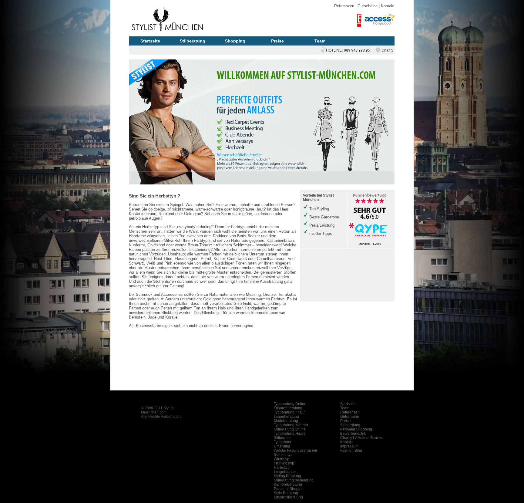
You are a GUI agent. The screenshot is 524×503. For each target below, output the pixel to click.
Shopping (235, 41)
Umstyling (282, 446)
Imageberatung (286, 416)
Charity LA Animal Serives (361, 438)
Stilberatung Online (290, 429)
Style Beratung (286, 493)
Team (319, 41)
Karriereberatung (288, 484)
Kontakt (388, 6)
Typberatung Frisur (289, 412)
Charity (387, 50)
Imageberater (285, 472)
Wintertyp (281, 459)
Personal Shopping (356, 429)
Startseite (150, 41)
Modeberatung (286, 421)
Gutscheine (368, 6)
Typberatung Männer (291, 425)
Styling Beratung (287, 476)
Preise (277, 41)
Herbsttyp (282, 467)
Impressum (349, 446)
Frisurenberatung (288, 408)
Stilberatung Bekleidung (294, 480)
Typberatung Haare (290, 433)
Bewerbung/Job (353, 433)
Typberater (282, 442)
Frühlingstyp (284, 463)
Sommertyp (283, 455)
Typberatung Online (290, 404)
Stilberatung (192, 41)
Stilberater (282, 438)
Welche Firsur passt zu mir (295, 450)
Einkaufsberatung (288, 497)
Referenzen (344, 6)
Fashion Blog (351, 450)
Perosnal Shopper (289, 489)
